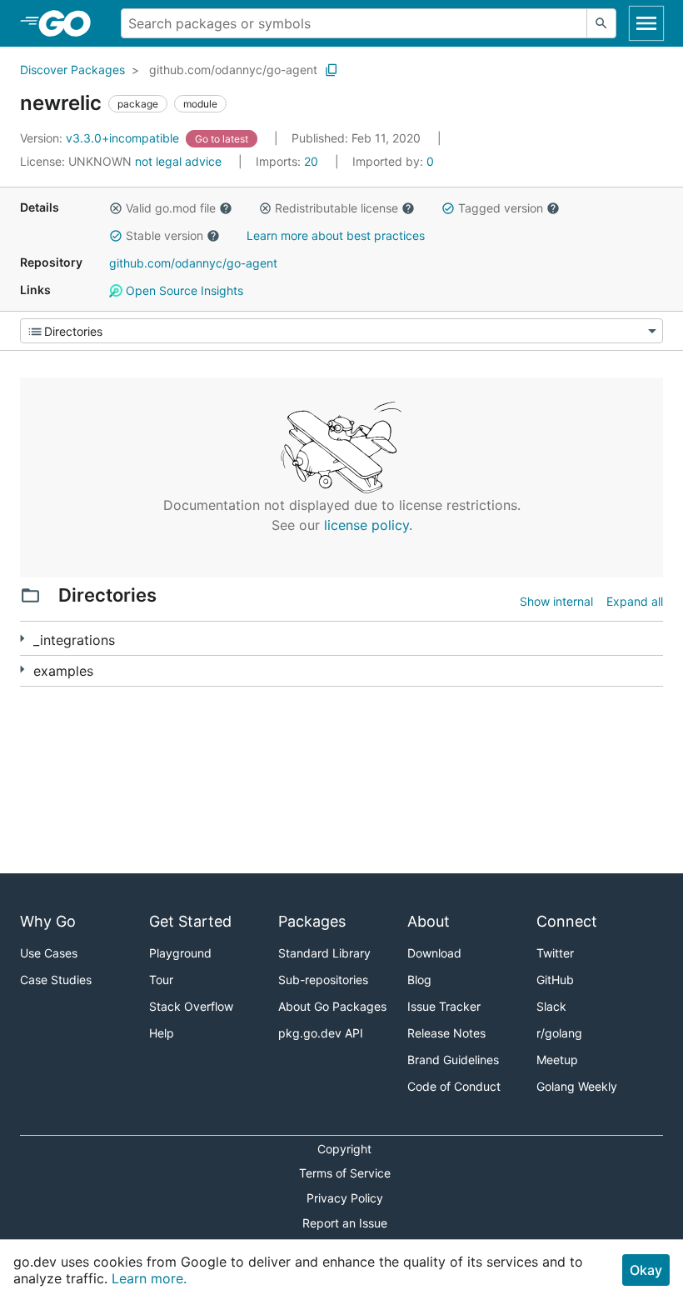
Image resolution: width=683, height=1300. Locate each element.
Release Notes (446, 1033)
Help (161, 1033)
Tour (161, 979)
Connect (566, 921)
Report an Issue (344, 1223)
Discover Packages (72, 69)
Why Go (48, 921)
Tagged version (500, 208)
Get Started (190, 921)
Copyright (344, 1149)
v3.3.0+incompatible (101, 138)
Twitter (555, 953)
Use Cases (48, 953)
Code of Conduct (454, 1086)
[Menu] (341, 330)
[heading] (70, 23)
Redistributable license (336, 208)
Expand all (634, 601)
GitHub (555, 979)
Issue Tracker (444, 1006)
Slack (551, 1006)
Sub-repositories (323, 979)
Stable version (164, 235)
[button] (115, 208)
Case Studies (56, 979)
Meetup (557, 1059)
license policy (366, 525)
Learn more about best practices (336, 235)
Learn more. (149, 1278)
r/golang (559, 1033)
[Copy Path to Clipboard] (331, 70)
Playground (180, 953)
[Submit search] (601, 23)
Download (434, 953)
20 (289, 161)
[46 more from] (22, 638)
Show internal (556, 601)
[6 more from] (22, 669)
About (428, 921)
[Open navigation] (646, 23)
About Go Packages (332, 1006)
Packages (312, 921)
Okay (646, 1270)
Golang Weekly (576, 1086)
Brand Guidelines (453, 1059)
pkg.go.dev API (320, 1033)
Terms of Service (345, 1173)
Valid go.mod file (170, 208)
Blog (419, 979)
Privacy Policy (345, 1198)
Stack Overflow (191, 1006)
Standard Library (324, 953)
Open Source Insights (182, 290)
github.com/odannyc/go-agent (233, 69)
